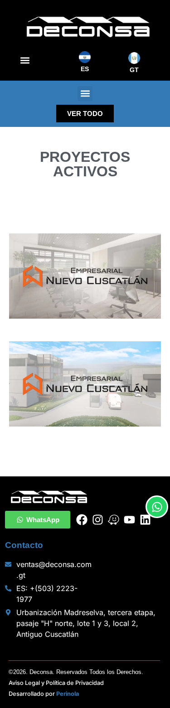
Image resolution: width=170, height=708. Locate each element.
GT (134, 69)
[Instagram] (97, 519)
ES (85, 69)
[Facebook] (81, 519)
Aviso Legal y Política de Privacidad (56, 682)
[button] (24, 60)
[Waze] (113, 519)
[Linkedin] (145, 519)
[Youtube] (129, 519)
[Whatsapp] (157, 506)
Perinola (67, 693)
